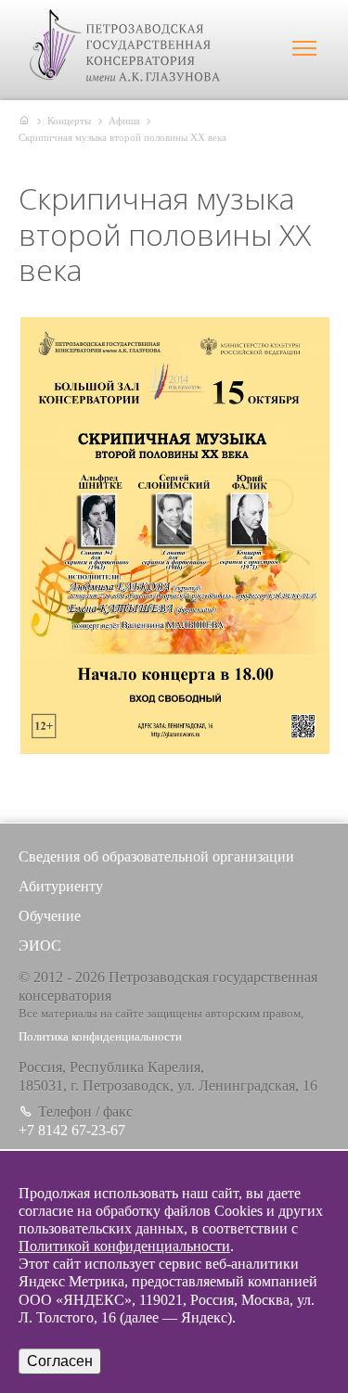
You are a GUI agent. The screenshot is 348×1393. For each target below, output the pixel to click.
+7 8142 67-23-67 (72, 1130)
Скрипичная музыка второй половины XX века (122, 137)
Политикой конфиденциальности (124, 1246)
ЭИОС (40, 945)
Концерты (69, 120)
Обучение (50, 916)
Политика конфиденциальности (100, 1036)
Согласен (60, 1361)
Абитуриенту (61, 886)
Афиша (124, 120)
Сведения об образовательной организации (156, 856)
